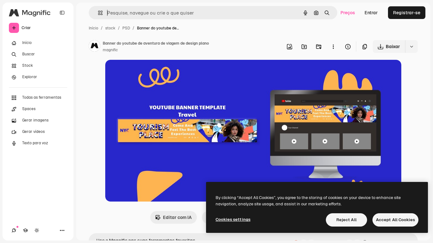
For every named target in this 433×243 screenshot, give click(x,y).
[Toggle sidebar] (62, 13)
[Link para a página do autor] (94, 46)
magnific (110, 50)
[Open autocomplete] (98, 12)
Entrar (371, 13)
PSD (126, 28)
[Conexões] (14, 230)
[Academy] (25, 230)
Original (146, 72)
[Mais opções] (333, 46)
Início (93, 28)
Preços (347, 13)
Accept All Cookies (395, 219)
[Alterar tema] (37, 230)
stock (110, 28)
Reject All (346, 219)
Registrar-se (406, 13)
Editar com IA (177, 217)
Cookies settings (233, 219)
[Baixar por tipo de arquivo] (411, 46)
